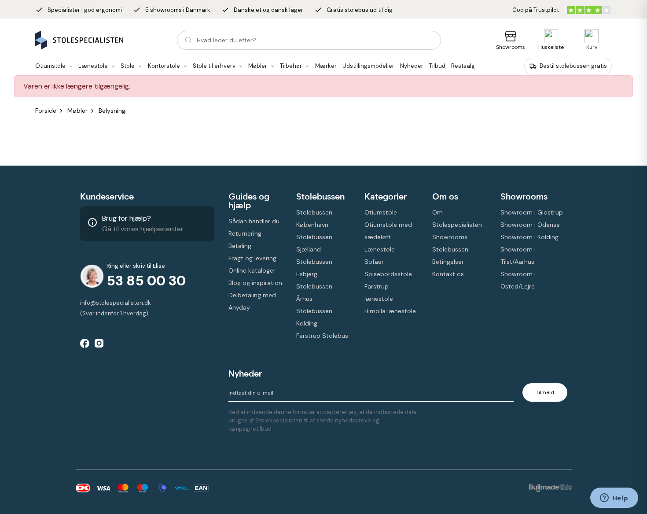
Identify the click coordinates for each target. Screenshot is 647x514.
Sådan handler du (253, 221)
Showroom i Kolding (529, 237)
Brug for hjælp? (126, 218)
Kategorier (385, 196)
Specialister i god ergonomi (78, 10)
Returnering (244, 233)
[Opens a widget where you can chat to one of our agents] (614, 499)
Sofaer (374, 262)
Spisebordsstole (388, 274)
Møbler (77, 111)
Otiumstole (380, 212)
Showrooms (510, 47)
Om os (445, 196)
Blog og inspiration (255, 283)
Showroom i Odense (530, 225)
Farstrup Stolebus (322, 336)
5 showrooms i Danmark (171, 10)
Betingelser (448, 262)
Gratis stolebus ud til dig (353, 10)
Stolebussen (320, 196)
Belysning (112, 111)
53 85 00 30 (146, 281)
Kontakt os (448, 274)
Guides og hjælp (248, 201)
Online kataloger (252, 270)
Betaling (239, 246)
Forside (45, 111)
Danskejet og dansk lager (262, 10)
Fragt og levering (252, 258)
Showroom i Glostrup (531, 212)
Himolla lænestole (390, 311)
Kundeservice (107, 196)
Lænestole (379, 249)
